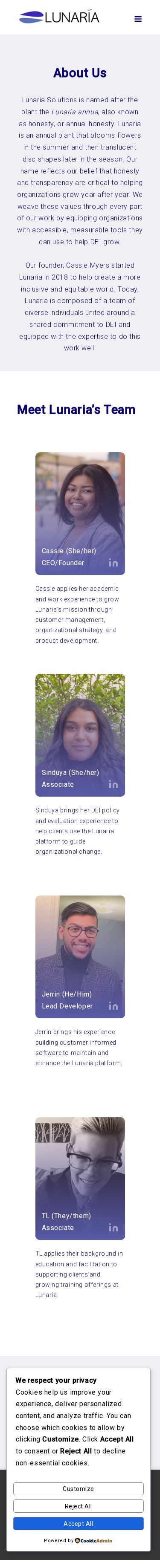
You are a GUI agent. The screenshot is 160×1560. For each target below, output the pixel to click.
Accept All (78, 1523)
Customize (78, 1488)
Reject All (78, 1506)
